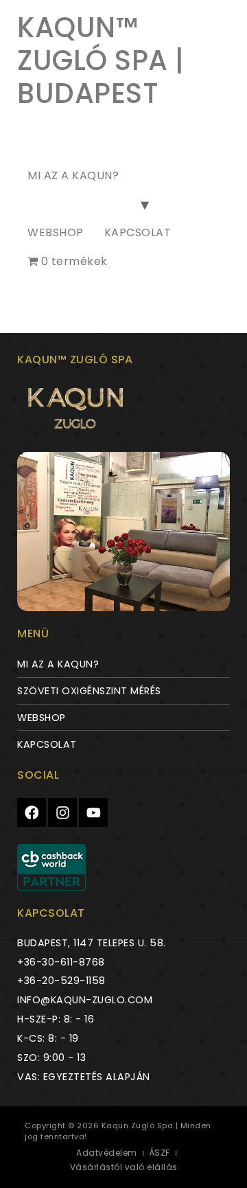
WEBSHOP (55, 232)
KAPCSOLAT (138, 232)
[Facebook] (31, 812)
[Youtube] (93, 812)
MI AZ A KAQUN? (73, 175)
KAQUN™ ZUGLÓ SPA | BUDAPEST (101, 60)
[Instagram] (62, 812)
